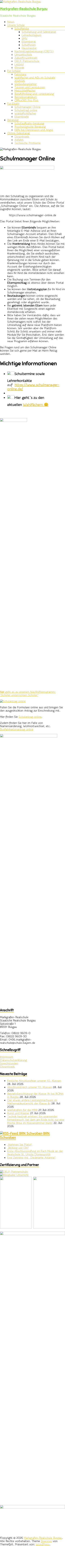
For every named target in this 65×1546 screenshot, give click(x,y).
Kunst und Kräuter (18, 1113)
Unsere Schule (16, 25)
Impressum (6, 1057)
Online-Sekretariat (18, 133)
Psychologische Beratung (30, 126)
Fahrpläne (20, 74)
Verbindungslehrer (25, 84)
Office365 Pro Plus (26, 100)
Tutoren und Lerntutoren (29, 87)
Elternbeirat (29, 41)
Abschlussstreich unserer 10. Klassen (29, 1087)
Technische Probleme (27, 143)
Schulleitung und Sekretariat (39, 32)
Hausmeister (29, 48)
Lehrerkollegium (31, 35)
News (10, 21)
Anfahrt (19, 139)
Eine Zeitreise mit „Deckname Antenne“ (31, 1157)
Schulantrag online (25, 110)
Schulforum (29, 45)
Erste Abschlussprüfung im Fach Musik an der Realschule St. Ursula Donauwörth (35, 1153)
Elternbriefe (21, 116)
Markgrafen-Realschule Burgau (23, 9)
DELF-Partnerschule (26, 61)
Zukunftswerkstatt (25, 58)
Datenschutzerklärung (13, 1060)
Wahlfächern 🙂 (35, 405)
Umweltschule (23, 54)
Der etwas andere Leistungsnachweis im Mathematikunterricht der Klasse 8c (32, 1102)
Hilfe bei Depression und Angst (33, 130)
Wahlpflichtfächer (25, 113)
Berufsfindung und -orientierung (34, 93)
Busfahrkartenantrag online (16, 729)
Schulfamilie (21, 28)
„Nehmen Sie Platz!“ (19, 1144)
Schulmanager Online (27, 107)
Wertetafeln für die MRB (22, 1110)
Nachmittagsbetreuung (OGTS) (33, 51)
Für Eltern (13, 103)
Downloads (21, 136)
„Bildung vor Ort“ (18, 1148)
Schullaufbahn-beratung (29, 123)
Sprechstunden (9, 1063)
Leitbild (18, 64)
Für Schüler (14, 71)
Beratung (12, 120)
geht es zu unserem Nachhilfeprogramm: (28, 693)
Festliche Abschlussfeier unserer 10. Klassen (34, 1080)
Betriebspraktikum (25, 97)
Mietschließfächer (24, 90)
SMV (24, 38)
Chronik (19, 67)
